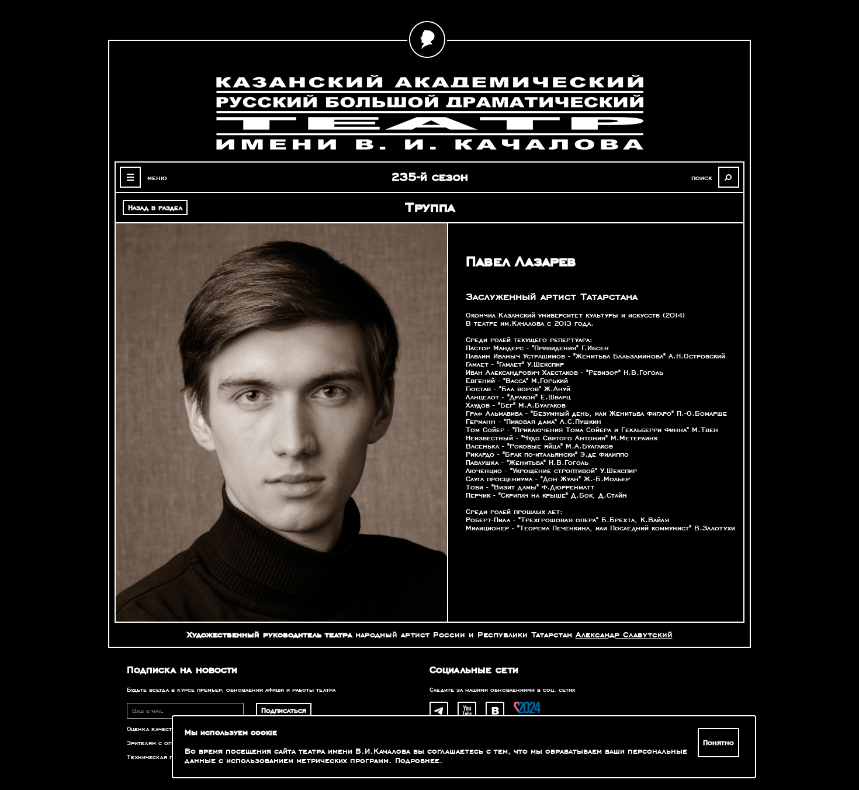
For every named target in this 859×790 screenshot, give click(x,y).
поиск (701, 178)
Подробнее (417, 760)
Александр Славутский (624, 635)
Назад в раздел (155, 207)
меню (157, 178)
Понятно (718, 743)
